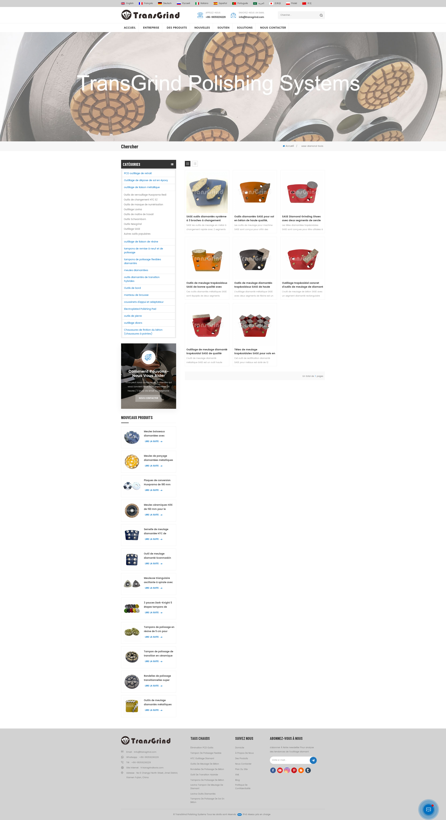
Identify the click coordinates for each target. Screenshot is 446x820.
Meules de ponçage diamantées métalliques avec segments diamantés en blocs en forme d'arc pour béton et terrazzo (159, 458)
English (130, 3)
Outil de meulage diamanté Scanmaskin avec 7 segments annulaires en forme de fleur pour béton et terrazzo (157, 556)
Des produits (177, 27)
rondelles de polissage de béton (207, 769)
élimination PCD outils (201, 747)
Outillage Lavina (133, 209)
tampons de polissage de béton (207, 780)
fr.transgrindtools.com (152, 767)
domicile (239, 747)
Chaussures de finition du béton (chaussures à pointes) (143, 332)
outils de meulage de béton (204, 764)
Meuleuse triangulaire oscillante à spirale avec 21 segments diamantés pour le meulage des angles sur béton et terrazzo (158, 580)
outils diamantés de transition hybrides (142, 279)
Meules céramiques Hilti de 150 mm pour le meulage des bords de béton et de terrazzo (158, 507)
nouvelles (202, 27)
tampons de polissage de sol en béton (207, 800)
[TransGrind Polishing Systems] (150, 15)
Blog (237, 780)
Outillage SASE (132, 229)
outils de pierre (133, 316)
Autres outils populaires (137, 234)
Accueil (130, 27)
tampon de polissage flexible (205, 753)
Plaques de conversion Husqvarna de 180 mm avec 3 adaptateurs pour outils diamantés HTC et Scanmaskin (158, 483)
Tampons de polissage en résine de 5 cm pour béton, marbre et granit (159, 629)
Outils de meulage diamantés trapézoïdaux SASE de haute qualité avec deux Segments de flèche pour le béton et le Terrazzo (254, 285)
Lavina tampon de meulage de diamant (206, 786)
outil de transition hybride (204, 774)
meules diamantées (136, 270)
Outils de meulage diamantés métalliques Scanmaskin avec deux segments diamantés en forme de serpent (158, 703)
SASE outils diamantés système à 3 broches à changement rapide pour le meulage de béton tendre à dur (206, 218)
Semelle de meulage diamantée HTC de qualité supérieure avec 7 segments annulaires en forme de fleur (159, 532)
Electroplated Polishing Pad (140, 309)
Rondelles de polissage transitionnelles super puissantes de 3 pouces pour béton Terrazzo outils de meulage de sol (159, 678)
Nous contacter (273, 27)
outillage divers (133, 323)
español (223, 3)
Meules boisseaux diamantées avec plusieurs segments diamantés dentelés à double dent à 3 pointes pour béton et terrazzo (158, 434)
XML (237, 774)
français (148, 3)
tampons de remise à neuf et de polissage (143, 251)
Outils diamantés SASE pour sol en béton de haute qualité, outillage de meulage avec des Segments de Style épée (254, 218)
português (242, 3)
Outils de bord (132, 288)
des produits (241, 758)
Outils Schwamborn (135, 219)
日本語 (278, 3)
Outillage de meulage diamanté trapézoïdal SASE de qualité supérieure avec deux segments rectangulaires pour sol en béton (206, 351)
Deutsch (167, 3)
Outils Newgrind (133, 224)
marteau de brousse (136, 295)
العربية (261, 3)
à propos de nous (244, 753)
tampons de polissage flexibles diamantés (142, 261)
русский (186, 3)
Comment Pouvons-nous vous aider (148, 374)
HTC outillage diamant (202, 758)
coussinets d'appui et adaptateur (144, 302)
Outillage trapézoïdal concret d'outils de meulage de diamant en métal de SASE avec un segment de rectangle (302, 285)
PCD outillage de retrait (138, 173)
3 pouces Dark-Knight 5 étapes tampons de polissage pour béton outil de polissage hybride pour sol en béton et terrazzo (159, 605)
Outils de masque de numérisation (143, 205)
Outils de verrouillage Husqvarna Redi (145, 195)
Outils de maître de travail (138, 214)
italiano (204, 3)
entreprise (151, 27)
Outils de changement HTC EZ (140, 200)
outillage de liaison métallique (142, 187)
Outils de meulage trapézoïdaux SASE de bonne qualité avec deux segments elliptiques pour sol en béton (206, 285)
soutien (223, 27)
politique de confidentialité (242, 786)
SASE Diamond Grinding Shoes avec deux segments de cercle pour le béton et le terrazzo (301, 218)
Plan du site (241, 769)
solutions (245, 27)
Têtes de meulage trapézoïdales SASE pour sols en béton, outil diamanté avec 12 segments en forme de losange (254, 351)
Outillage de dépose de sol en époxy (146, 180)
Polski (294, 3)
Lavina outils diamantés (203, 794)
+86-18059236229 (216, 17)
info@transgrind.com (251, 17)
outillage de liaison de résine (141, 242)
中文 (309, 3)
